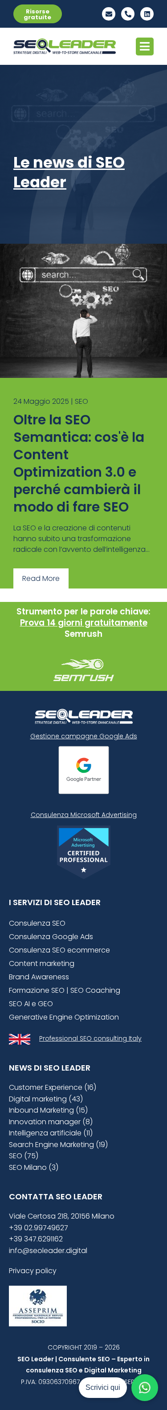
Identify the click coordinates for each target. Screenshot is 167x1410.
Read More (41, 578)
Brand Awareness (39, 977)
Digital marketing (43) (46, 1099)
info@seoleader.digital (48, 1250)
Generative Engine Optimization (64, 1017)
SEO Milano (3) (33, 1167)
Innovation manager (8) (51, 1122)
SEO (81, 401)
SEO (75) (23, 1156)
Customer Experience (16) (52, 1087)
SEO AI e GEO (31, 1004)
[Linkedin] (147, 14)
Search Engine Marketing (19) (58, 1144)
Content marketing (41, 963)
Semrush (83, 634)
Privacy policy (33, 1271)
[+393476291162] (127, 14)
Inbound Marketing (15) (48, 1110)
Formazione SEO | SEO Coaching (64, 990)
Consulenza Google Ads (51, 937)
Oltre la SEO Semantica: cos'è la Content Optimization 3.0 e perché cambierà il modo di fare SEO (78, 463)
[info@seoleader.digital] (108, 14)
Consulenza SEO (37, 923)
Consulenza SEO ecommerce (59, 950)
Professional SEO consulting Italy (90, 1038)
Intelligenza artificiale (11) (51, 1133)
